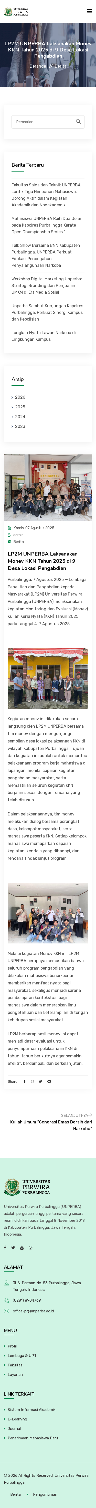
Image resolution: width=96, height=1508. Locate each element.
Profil (12, 1346)
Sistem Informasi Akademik (32, 1409)
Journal (14, 1428)
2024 (20, 416)
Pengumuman (45, 1494)
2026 (20, 397)
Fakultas (15, 1365)
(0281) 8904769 (27, 1300)
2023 (20, 426)
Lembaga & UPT (22, 1355)
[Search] (78, 121)
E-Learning (17, 1419)
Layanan (15, 1374)
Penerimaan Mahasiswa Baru (33, 1438)
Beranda (38, 66)
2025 (20, 407)
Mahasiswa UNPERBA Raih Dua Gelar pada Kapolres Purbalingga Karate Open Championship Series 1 (46, 225)
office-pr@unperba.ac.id (33, 1311)
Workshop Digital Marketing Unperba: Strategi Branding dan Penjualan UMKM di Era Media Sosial (47, 286)
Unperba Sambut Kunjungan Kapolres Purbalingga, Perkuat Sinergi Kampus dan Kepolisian (47, 312)
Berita (15, 1494)
